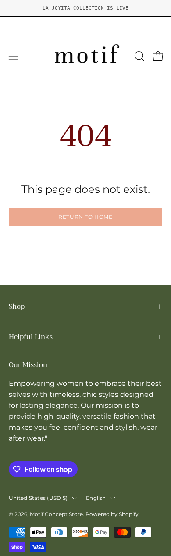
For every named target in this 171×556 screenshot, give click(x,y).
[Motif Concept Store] (85, 56)
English (96, 498)
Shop (17, 306)
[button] (138, 56)
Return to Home (85, 217)
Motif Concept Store (56, 514)
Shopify (129, 514)
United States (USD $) (38, 498)
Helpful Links (31, 336)
